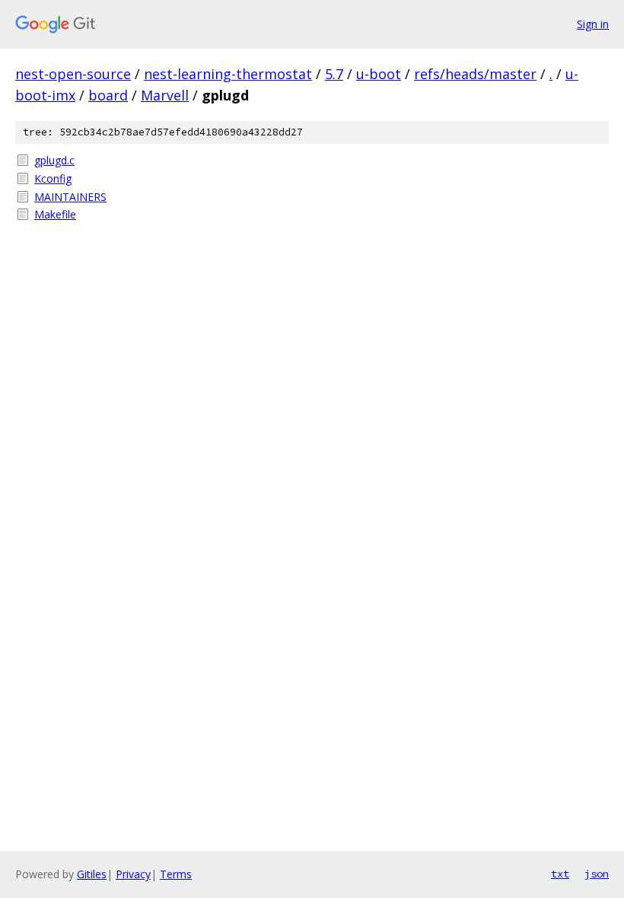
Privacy (133, 874)
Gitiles (92, 874)
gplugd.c (54, 160)
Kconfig (53, 178)
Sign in (593, 24)
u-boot (378, 74)
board (108, 95)
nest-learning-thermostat (228, 74)
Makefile (55, 214)
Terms (176, 874)
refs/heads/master (475, 74)
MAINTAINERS (70, 196)
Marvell (165, 95)
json (596, 873)
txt (560, 873)
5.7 (334, 74)
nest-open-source (73, 74)
